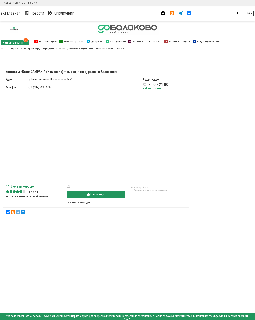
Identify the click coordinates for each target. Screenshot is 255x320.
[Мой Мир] (23, 212)
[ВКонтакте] (8, 212)
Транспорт (32, 2)
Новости (37, 13)
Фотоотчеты (19, 2)
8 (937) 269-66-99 (41, 87)
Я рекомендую (97, 194)
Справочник (64, 13)
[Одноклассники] (13, 212)
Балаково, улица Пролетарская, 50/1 (52, 79)
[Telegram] (18, 212)
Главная (13, 13)
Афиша (7, 2)
